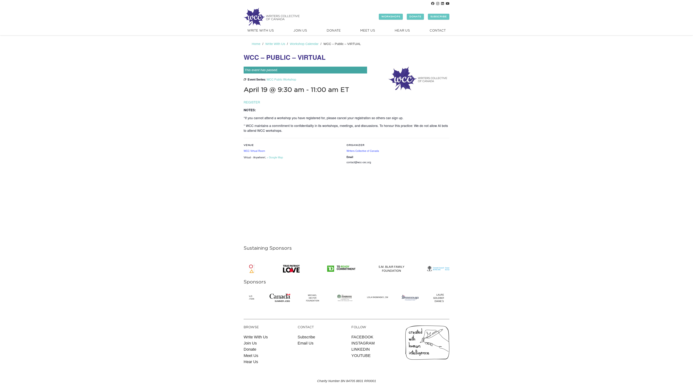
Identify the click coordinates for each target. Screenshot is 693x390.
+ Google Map (275, 157)
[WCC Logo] (272, 17)
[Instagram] (437, 3)
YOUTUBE (361, 355)
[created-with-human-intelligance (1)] (427, 343)
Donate (250, 349)
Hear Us (251, 361)
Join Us (250, 343)
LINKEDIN (360, 349)
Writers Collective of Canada (362, 151)
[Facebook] (432, 3)
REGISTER (252, 102)
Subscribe (306, 337)
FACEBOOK (362, 337)
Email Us (305, 343)
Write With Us (256, 337)
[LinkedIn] (442, 3)
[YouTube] (447, 3)
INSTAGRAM (363, 343)
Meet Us (251, 355)
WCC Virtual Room (254, 151)
